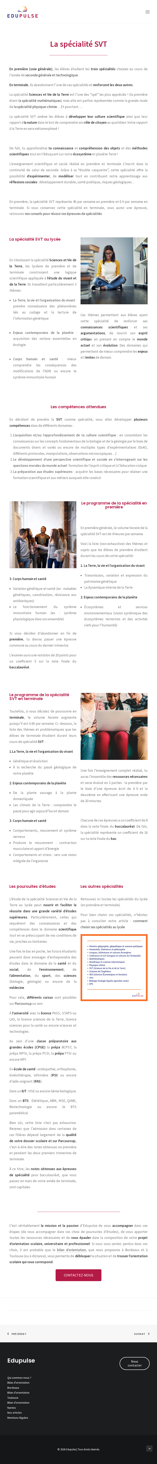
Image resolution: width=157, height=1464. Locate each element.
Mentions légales (17, 1418)
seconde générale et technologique (51, 75)
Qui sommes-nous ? (19, 1378)
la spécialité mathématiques (39, 100)
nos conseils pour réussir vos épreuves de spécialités (63, 213)
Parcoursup (23, 1003)
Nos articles (14, 1412)
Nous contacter (135, 1363)
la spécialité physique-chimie (35, 106)
